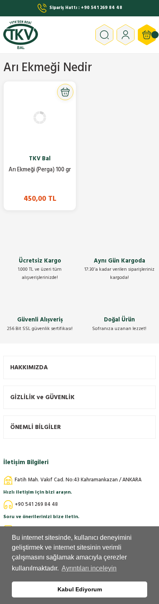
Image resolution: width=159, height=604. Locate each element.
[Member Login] (126, 34)
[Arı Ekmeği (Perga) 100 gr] (39, 117)
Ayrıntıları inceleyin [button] (89, 568)
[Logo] (46, 34)
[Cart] (147, 34)
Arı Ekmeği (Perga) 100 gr (40, 170)
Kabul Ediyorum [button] (79, 589)
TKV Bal (40, 158)
